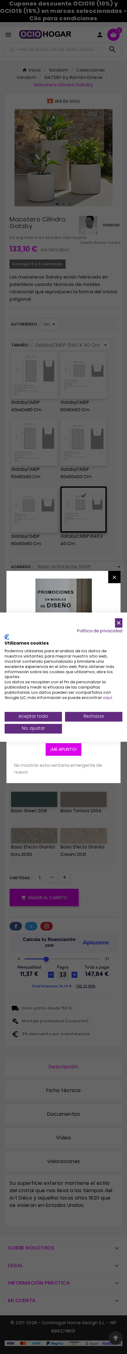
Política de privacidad (99, 631)
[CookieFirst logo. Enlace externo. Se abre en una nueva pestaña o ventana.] (7, 637)
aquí (107, 697)
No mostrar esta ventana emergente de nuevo (58, 768)
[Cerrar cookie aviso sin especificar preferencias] (118, 623)
